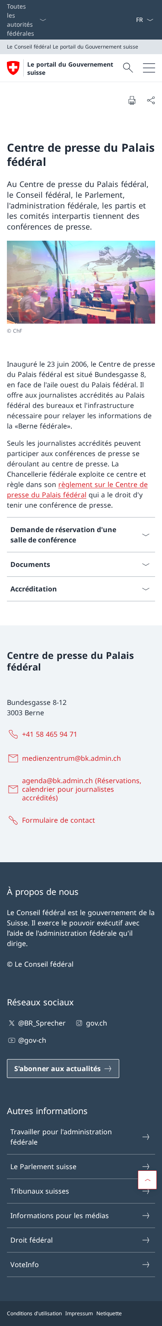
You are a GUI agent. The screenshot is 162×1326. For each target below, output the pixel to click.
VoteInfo (24, 1264)
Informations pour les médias (59, 1215)
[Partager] (150, 100)
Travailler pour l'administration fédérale (61, 1137)
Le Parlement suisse (43, 1166)
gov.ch (96, 1023)
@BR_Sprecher (42, 1023)
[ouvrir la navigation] (149, 68)
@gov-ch (32, 1040)
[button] (147, 1179)
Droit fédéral (31, 1240)
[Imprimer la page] (131, 100)
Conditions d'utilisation (34, 1313)
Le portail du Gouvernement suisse (70, 68)
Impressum (79, 1313)
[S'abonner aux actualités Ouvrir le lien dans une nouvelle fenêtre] (132, 20)
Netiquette (109, 1313)
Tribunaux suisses (39, 1191)
